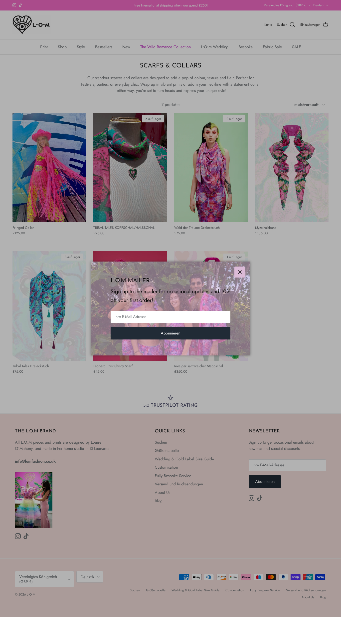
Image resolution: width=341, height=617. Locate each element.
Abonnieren (170, 333)
